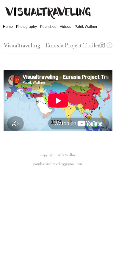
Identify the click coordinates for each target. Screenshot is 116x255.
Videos (65, 27)
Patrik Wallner (86, 27)
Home (8, 27)
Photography (26, 27)
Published (48, 27)
